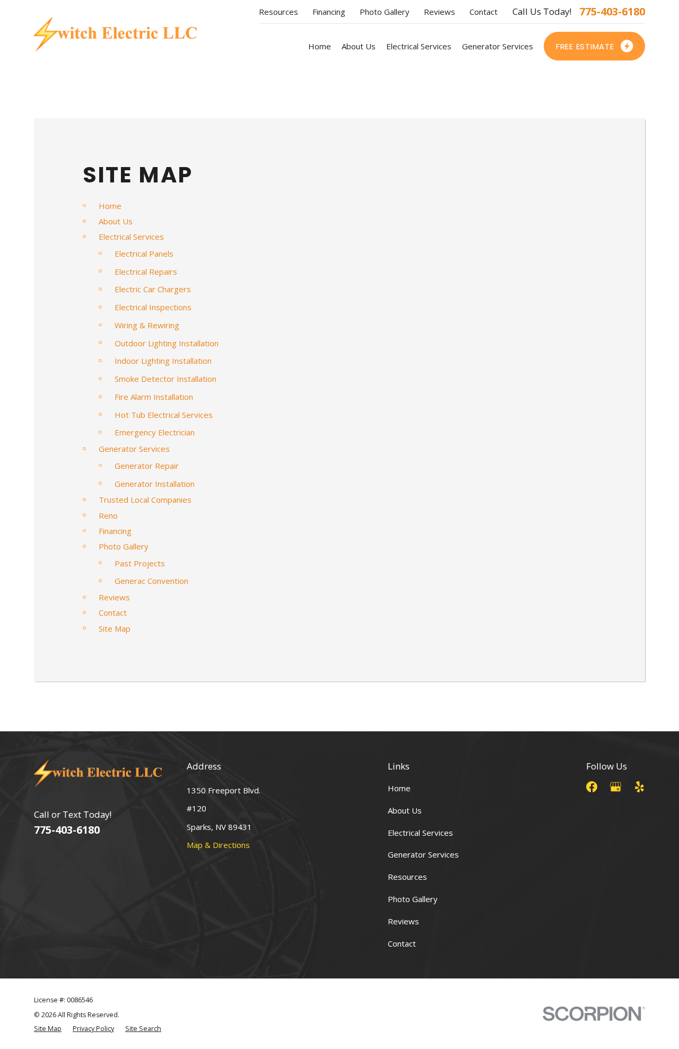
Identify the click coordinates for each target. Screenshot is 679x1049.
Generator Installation (155, 483)
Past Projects (140, 563)
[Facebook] (591, 786)
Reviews (439, 11)
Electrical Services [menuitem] (418, 46)
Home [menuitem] (319, 46)
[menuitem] (48, 1029)
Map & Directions (218, 845)
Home (110, 205)
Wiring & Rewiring (147, 325)
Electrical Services (131, 236)
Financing (328, 11)
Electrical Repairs (146, 271)
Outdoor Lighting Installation (167, 343)
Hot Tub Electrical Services (164, 414)
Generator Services (134, 448)
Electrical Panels (144, 253)
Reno (108, 515)
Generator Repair (147, 465)
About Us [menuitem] (359, 46)
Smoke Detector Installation (165, 378)
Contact (483, 11)
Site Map (114, 628)
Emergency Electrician (155, 432)
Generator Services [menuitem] (497, 46)
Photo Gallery (385, 11)
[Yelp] (639, 786)
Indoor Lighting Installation (163, 360)
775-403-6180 (612, 11)
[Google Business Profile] (615, 786)
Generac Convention (151, 580)
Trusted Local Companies (145, 499)
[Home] (115, 34)
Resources (278, 11)
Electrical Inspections (153, 307)
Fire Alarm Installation (154, 396)
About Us (116, 221)
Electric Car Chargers (153, 289)
